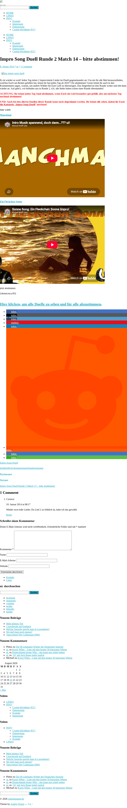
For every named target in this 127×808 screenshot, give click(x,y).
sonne (40, 468)
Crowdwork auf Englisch (18, 626)
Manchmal (5, 115)
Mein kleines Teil (14, 623)
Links (9, 580)
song (35, 468)
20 (11, 680)
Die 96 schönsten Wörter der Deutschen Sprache (39, 647)
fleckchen (12, 468)
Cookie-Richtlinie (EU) (23, 29)
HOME (10, 13)
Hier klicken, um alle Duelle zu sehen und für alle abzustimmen (50, 304)
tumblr (9, 611)
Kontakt (16, 21)
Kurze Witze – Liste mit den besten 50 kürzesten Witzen (39, 649)
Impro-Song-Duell (9, 463)
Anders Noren (17, 804)
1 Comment (26, 66)
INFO (9, 18)
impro (20, 468)
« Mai (3, 690)
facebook (10, 598)
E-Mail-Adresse (7, 560)
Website (4, 566)
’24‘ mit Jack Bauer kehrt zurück (28, 655)
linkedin (10, 609)
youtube (10, 603)
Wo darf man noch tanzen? (19, 632)
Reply (9, 515)
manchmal (28, 468)
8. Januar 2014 (7, 66)
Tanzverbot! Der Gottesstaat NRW (23, 634)
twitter (9, 606)
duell (2, 468)
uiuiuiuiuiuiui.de (16, 799)
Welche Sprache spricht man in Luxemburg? (28, 629)
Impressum (17, 24)
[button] (11, 311)
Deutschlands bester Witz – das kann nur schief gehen (38, 652)
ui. (17, 66)
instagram (11, 600)
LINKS (10, 15)
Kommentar (6, 549)
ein (6, 468)
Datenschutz (18, 26)
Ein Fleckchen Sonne (11, 201)
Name (3, 554)
